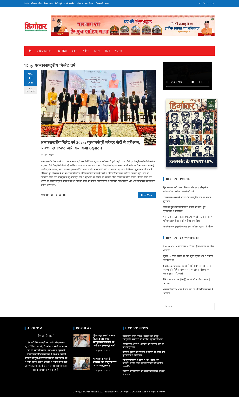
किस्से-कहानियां (69, 3)
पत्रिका (118, 50)
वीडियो (107, 50)
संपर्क (107, 3)
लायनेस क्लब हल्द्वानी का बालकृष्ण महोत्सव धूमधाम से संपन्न (188, 226)
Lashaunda (168, 246)
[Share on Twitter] (56, 195)
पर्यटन (86, 50)
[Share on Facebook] (52, 195)
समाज (74, 50)
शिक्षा (46, 3)
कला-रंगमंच (89, 3)
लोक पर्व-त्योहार (37, 3)
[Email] (64, 195)
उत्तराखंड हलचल (44, 50)
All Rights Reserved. (156, 391)
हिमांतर (27, 3)
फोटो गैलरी (99, 3)
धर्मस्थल (80, 3)
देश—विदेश (62, 50)
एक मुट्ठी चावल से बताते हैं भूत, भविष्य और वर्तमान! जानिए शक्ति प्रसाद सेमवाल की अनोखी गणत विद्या (143, 363)
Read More (146, 195)
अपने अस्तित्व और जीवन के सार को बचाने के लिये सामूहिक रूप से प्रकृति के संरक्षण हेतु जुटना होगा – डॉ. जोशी (187, 270)
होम (30, 50)
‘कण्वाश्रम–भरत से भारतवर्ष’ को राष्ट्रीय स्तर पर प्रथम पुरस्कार (104, 362)
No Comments (31, 90)
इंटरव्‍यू (97, 50)
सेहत (51, 3)
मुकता (165, 256)
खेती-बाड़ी (58, 3)
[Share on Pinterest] (60, 195)
